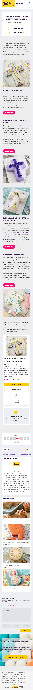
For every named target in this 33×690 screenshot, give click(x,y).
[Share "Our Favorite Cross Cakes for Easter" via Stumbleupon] (28, 438)
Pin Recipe (17, 384)
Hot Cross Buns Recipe (9, 520)
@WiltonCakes (12, 327)
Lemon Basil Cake (14, 232)
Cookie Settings (8, 687)
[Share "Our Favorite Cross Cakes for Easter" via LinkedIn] (21, 438)
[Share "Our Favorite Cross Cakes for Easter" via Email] (14, 441)
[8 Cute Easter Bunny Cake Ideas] (16, 577)
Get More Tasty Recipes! (16, 657)
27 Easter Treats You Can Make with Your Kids (16, 542)
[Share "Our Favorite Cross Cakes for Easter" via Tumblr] (14, 438)
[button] (4, 379)
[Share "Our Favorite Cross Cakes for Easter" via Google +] (11, 438)
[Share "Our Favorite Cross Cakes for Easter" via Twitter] (8, 438)
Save (19, 438)
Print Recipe (17, 32)
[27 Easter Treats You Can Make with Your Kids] (16, 532)
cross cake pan (20, 52)
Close (20, 687)
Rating (3, 605)
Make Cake (9, 112)
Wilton (15, 22)
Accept (16, 687)
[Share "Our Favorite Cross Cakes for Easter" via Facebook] (4, 438)
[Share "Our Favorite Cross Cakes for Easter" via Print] (18, 441)
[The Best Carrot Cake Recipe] (16, 555)
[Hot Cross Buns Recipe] (16, 510)
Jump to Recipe (17, 28)
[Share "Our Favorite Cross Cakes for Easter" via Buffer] (24, 438)
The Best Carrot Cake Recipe (11, 565)
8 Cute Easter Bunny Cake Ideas (12, 588)
